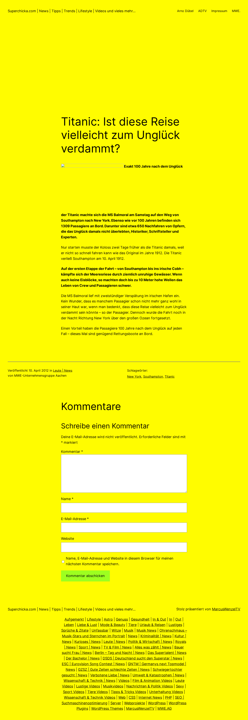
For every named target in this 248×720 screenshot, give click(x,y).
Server (115, 703)
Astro (108, 619)
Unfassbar (100, 630)
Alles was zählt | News (153, 647)
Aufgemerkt (74, 619)
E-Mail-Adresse (75, 519)
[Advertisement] (124, 74)
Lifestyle (94, 619)
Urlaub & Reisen (152, 625)
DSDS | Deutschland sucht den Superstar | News (142, 658)
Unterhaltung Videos (166, 692)
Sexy (180, 686)
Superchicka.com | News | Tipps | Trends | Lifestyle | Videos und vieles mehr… (72, 11)
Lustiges (175, 625)
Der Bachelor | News (83, 658)
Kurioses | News (87, 642)
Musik (128, 630)
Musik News (146, 630)
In (170, 619)
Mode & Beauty (112, 625)
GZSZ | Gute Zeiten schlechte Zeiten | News (114, 669)
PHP (168, 697)
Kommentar (72, 452)
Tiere (132, 625)
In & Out (159, 619)
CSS (132, 697)
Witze (116, 630)
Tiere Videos (97, 692)
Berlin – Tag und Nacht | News (120, 653)
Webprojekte (134, 703)
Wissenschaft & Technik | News (89, 681)
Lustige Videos (88, 686)
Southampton (153, 376)
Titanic (170, 376)
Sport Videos (73, 692)
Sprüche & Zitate (75, 630)
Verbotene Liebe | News (109, 675)
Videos (123, 681)
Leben (69, 625)
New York (134, 376)
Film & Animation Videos (152, 681)
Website (67, 539)
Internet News (150, 697)
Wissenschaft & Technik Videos (89, 697)
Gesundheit (140, 619)
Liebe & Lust (87, 625)
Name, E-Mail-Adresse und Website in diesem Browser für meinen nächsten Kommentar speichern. (119, 561)
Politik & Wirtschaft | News (150, 642)
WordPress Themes (107, 708)
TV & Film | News (117, 647)
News (132, 636)
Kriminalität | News (155, 636)
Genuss (122, 619)
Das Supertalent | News (167, 653)
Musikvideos (113, 686)
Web (122, 697)
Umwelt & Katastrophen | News (158, 675)
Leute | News (62, 370)
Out (178, 619)
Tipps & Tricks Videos (128, 692)
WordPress (157, 703)
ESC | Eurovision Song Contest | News (93, 664)
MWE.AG (165, 708)
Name (67, 499)
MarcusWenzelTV (226, 609)
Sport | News (89, 647)
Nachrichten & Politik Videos (149, 686)
